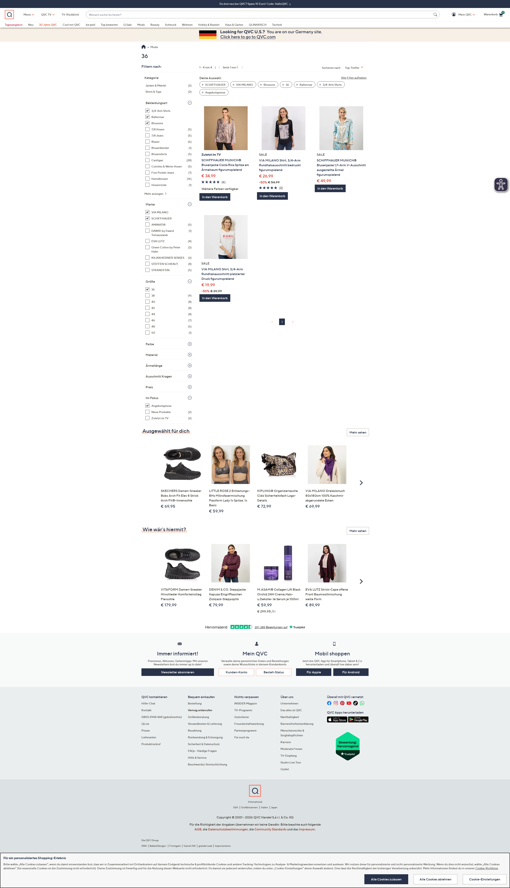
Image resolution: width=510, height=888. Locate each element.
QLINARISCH (258, 24)
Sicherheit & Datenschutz (204, 744)
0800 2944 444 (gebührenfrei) (161, 717)
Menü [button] (27, 14)
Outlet (284, 769)
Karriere (285, 742)
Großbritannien (249, 807)
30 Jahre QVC (48, 24)
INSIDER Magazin (245, 703)
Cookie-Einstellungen (484, 879)
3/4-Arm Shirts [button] (332, 84)
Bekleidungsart (156, 103)
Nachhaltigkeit (289, 717)
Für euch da (241, 737)
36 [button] (287, 84)
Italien (264, 807)
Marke (150, 204)
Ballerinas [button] (305, 84)
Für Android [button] (351, 672)
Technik (277, 24)
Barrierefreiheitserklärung (296, 723)
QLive (145, 723)
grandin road (205, 845)
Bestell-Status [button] (274, 672)
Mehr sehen (357, 432)
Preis (149, 387)
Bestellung (195, 703)
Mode (141, 24)
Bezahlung (194, 730)
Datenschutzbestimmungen (228, 829)
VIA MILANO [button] (244, 84)
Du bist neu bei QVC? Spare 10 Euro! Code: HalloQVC (254, 3)
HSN (144, 845)
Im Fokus (152, 398)
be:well (90, 24)
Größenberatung (198, 717)
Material (152, 355)
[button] (459, 15)
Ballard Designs (158, 845)
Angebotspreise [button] (215, 92)
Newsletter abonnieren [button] (177, 672)
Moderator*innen (291, 748)
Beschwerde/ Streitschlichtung (207, 764)
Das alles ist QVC (291, 710)
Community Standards (270, 829)
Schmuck (170, 24)
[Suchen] (436, 14)
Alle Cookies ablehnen (435, 879)
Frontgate (175, 845)
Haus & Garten (234, 24)
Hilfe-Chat (148, 703)
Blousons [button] (269, 84)
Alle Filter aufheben (354, 77)
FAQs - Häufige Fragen (202, 750)
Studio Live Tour (290, 762)
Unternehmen (289, 703)
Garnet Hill (189, 845)
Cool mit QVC (71, 24)
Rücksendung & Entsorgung (205, 737)
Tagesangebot (14, 24)
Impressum (307, 829)
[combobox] (259, 14)
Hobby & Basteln (209, 24)
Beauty (154, 24)
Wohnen (187, 24)
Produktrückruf (151, 744)
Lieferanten (148, 737)
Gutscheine (241, 717)
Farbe (150, 344)
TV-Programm (243, 710)
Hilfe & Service (197, 757)
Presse (145, 730)
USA (235, 807)
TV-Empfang (288, 755)
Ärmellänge (154, 366)
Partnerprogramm (245, 730)
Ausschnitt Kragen (159, 376)
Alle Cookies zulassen (386, 879)
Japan (274, 807)
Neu (30, 24)
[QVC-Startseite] (143, 47)
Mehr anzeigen (154, 193)
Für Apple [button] (314, 672)
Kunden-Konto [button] (236, 672)
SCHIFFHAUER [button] (215, 84)
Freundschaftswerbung (249, 723)
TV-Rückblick (70, 14)
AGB (197, 829)
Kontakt (146, 710)
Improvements (223, 845)
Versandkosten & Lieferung (205, 723)
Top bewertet (109, 24)
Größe (150, 281)
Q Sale (127, 24)
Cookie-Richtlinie (486, 868)
